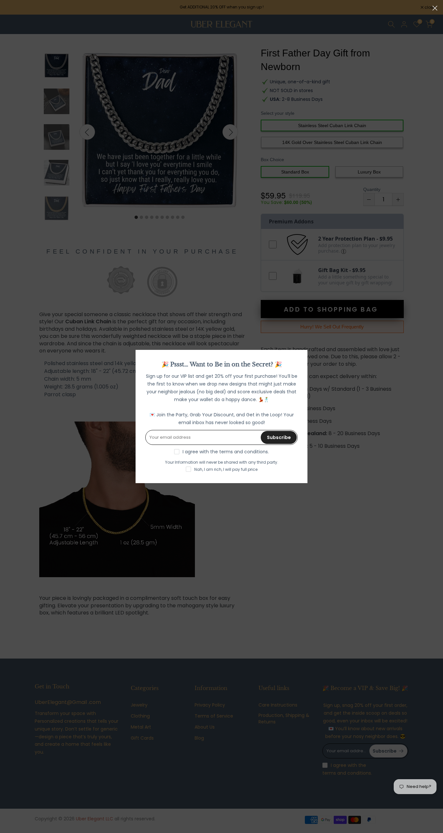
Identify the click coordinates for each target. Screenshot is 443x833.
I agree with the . (226, 451)
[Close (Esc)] (435, 8)
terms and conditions (243, 451)
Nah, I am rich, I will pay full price (225, 469)
